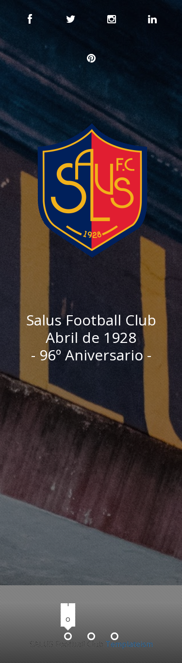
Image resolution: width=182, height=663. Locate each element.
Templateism (129, 644)
